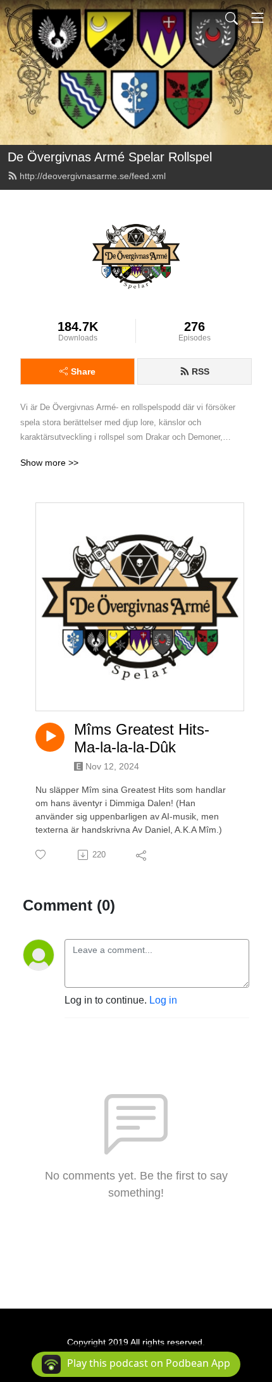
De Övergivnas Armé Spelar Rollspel (110, 157)
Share (83, 371)
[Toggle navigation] (257, 18)
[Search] (231, 17)
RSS (200, 371)
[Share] (142, 855)
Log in (163, 1000)
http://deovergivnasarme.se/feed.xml (93, 176)
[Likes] (41, 854)
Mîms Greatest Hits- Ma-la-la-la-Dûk (141, 738)
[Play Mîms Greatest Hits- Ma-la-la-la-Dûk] (50, 737)
